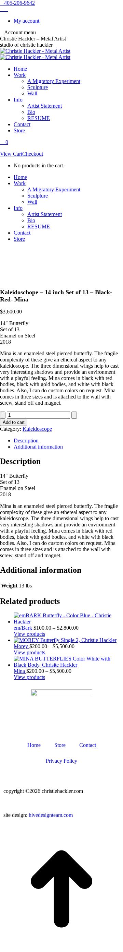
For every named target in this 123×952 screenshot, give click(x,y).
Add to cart (14, 422)
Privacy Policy (61, 761)
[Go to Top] (61, 949)
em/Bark (23, 628)
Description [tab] (26, 440)
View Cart (11, 154)
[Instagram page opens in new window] (2, 9)
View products (29, 634)
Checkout (32, 154)
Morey (21, 646)
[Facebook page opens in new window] (6, 9)
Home (34, 745)
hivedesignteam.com (51, 815)
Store (60, 745)
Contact (87, 745)
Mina (20, 671)
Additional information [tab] (38, 447)
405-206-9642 (19, 3)
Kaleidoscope (37, 429)
